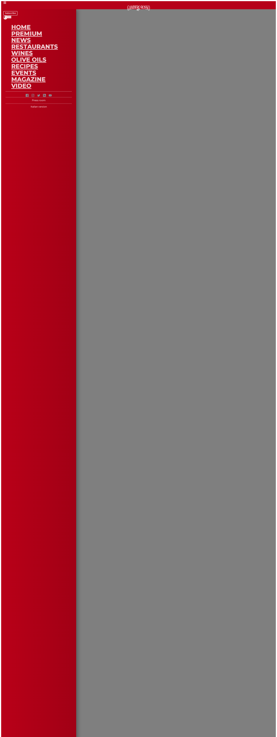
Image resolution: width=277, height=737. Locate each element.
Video (21, 85)
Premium (26, 33)
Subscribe (10, 13)
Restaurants (34, 46)
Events (23, 72)
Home (21, 27)
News (21, 40)
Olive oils (28, 59)
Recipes (24, 66)
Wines (22, 53)
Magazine (28, 79)
